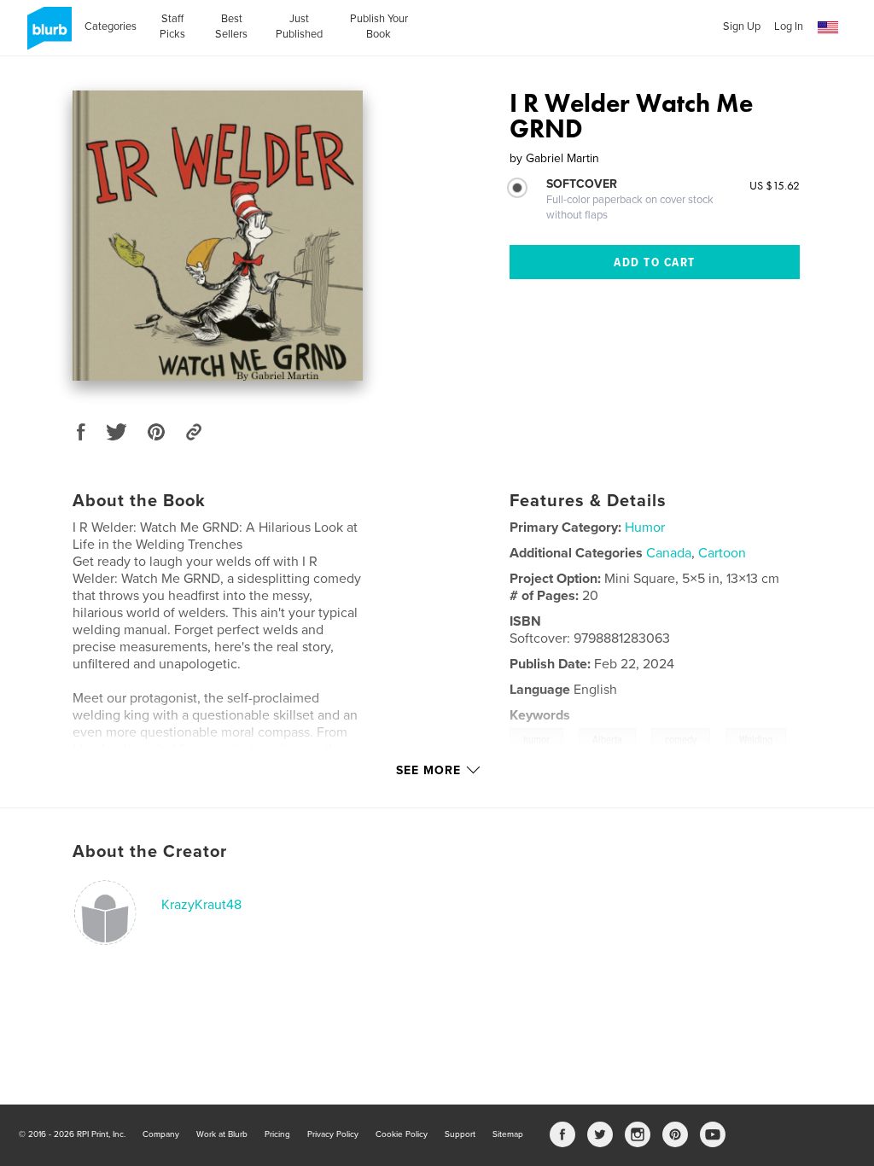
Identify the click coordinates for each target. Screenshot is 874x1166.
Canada (668, 553)
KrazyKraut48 (201, 904)
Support (460, 1134)
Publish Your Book (379, 26)
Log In (788, 26)
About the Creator (150, 852)
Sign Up (741, 26)
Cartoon (722, 553)
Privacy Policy (332, 1134)
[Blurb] (46, 35)
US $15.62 (774, 185)
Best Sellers (231, 26)
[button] (828, 27)
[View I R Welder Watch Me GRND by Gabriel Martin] (218, 235)
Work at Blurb (222, 1134)
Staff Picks (172, 26)
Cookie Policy (402, 1134)
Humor (645, 527)
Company (161, 1134)
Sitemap (507, 1134)
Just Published (299, 26)
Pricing (277, 1134)
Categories (110, 26)
